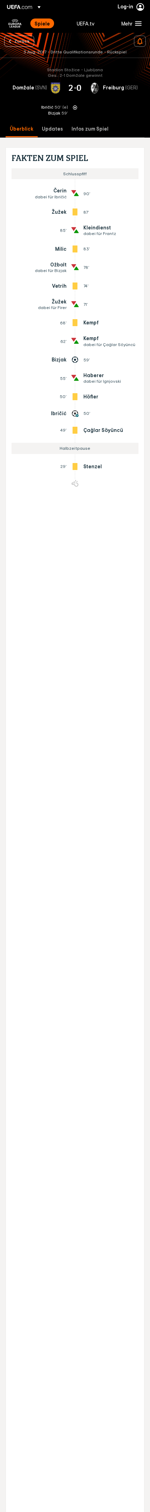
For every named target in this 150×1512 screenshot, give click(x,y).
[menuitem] (49, 23)
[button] (130, 23)
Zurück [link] (22, 40)
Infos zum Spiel (90, 129)
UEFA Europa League (15, 23)
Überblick (21, 129)
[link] (42, 23)
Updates (52, 129)
